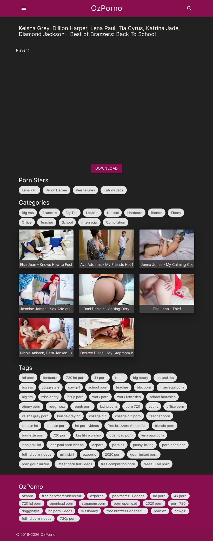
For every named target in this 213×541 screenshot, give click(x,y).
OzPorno (106, 8)
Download (106, 168)
